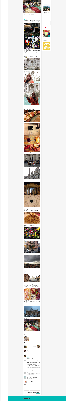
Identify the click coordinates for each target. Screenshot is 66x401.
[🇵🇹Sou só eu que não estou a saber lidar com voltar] (46, 36)
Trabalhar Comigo (28, 398)
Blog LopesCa (28, 357)
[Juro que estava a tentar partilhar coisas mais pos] (46, 31)
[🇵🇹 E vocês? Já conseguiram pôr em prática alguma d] (49, 36)
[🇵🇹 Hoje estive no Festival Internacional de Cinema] (46, 33)
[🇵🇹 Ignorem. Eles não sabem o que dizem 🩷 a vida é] (49, 31)
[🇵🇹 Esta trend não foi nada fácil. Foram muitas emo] (44, 33)
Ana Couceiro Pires (28, 372)
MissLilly (27, 376)
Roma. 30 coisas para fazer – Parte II (34, 346)
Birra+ (24, 19)
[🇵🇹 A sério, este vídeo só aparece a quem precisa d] (44, 36)
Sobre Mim (24, 398)
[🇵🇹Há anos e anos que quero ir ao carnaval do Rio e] (44, 31)
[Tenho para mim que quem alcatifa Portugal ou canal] (49, 33)
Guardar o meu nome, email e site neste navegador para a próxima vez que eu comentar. (32, 392)
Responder (32, 358)
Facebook (30, 357)
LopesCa (27, 355)
